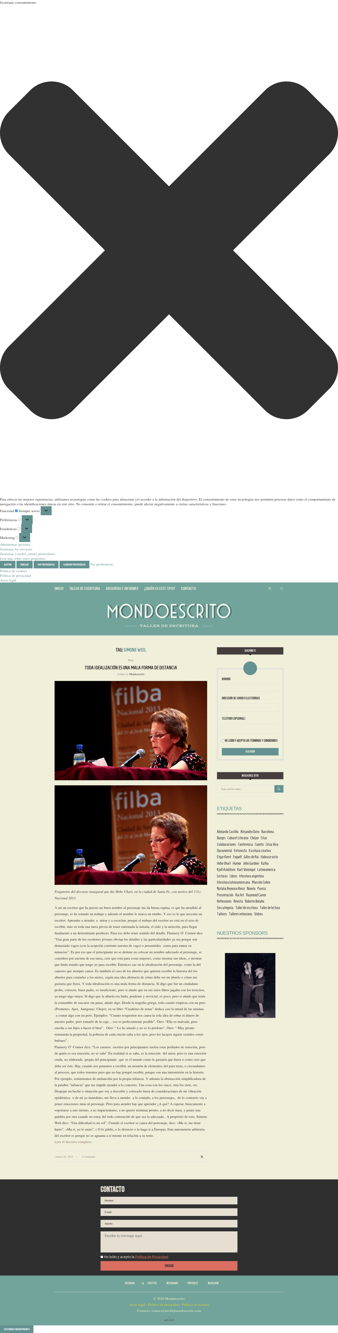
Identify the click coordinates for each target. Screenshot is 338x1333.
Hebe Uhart (224, 863)
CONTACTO (188, 588)
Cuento (259, 844)
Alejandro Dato (249, 832)
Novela (251, 888)
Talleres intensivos (240, 914)
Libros (233, 876)
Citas (264, 838)
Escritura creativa (260, 851)
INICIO (59, 588)
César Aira (272, 844)
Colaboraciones (226, 844)
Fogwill (237, 857)
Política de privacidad (15, 575)
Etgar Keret (224, 857)
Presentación (225, 895)
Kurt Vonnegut (246, 870)
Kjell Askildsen (226, 870)
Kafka (265, 863)
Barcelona (267, 832)
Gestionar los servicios (16, 549)
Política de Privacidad (151, 1257)
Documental (224, 851)
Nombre (226, 679)
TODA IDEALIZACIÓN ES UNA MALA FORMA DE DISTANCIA (131, 667)
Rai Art (239, 895)
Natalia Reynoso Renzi (231, 888)
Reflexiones (224, 901)
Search (278, 789)
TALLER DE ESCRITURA (84, 588)
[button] (169, 251)
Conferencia (245, 844)
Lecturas (222, 876)
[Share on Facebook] (197, 1156)
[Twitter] (269, 588)
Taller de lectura (270, 908)
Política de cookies (13, 570)
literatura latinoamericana (233, 882)
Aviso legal (8, 580)
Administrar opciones (15, 544)
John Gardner (251, 863)
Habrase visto (269, 857)
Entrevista (240, 851)
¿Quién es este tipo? (159, 588)
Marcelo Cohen (261, 882)
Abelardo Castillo (227, 832)
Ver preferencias (46, 564)
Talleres (222, 914)
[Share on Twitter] (201, 1156)
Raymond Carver (256, 895)
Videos (258, 914)
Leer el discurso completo (73, 1141)
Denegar (24, 564)
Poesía (261, 888)
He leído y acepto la (136, 1257)
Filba (197, 891)
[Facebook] (265, 588)
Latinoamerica (266, 870)
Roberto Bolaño (254, 901)
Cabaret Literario (237, 838)
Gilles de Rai (251, 857)
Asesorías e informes (122, 588)
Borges (221, 838)
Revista (238, 901)
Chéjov (254, 838)
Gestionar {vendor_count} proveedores (27, 553)
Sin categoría (225, 908)
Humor (237, 863)
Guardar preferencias (74, 564)
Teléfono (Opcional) (233, 719)
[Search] (281, 588)
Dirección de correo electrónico (241, 698)
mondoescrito (136, 674)
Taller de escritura (246, 908)
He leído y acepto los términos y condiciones (251, 741)
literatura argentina (251, 876)
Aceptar (8, 564)
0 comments (88, 1156)
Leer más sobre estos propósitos (22, 558)
